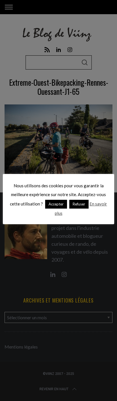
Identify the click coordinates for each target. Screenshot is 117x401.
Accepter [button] (56, 204)
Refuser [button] (79, 204)
